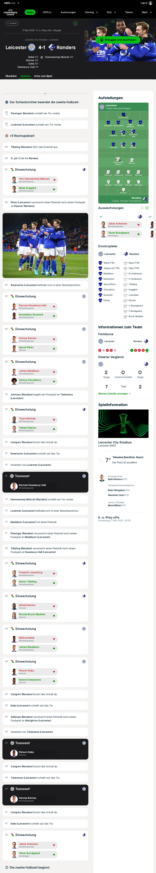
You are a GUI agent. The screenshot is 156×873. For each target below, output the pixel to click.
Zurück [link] (13, 23)
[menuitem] (31, 12)
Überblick (11, 76)
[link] (30, 12)
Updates (25, 76)
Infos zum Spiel (43, 76)
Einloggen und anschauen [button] (120, 39)
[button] (91, 12)
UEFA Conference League (10, 12)
